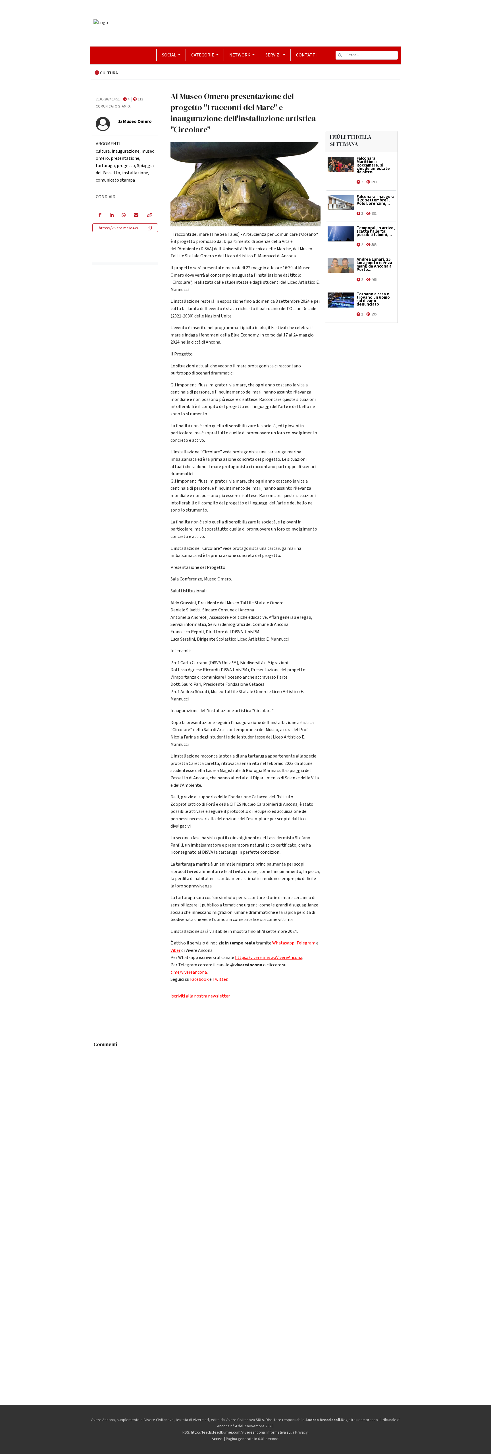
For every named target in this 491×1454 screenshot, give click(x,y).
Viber (175, 950)
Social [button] (169, 55)
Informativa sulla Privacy (287, 1432)
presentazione (125, 158)
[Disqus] (245, 1121)
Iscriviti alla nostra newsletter (200, 996)
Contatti (306, 55)
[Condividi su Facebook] (100, 215)
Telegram (305, 943)
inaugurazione (126, 151)
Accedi (217, 1439)
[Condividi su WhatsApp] (123, 215)
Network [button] (240, 55)
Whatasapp (283, 943)
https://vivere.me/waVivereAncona (268, 957)
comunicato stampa (115, 180)
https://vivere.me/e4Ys (118, 228)
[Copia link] (149, 215)
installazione (135, 173)
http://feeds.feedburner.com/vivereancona (228, 1432)
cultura (103, 151)
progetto (126, 166)
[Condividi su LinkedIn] (111, 215)
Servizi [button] (273, 55)
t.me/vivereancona (188, 972)
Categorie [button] (203, 55)
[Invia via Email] (136, 215)
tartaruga (105, 166)
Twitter (220, 979)
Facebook (199, 979)
